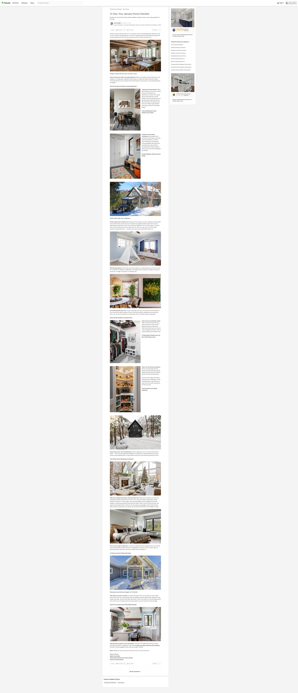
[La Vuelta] (135, 624)
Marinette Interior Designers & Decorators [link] (181, 67)
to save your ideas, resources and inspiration (147, 645)
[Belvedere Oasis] (135, 291)
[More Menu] (159, 30)
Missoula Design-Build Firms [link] (178, 58)
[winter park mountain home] (125, 156)
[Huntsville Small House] (135, 432)
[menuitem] (15, 3)
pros (122, 647)
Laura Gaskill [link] (117, 23)
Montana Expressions (155, 510)
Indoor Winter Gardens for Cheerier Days (121, 317)
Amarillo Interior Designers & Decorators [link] (181, 70)
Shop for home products (116, 659)
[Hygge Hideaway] (135, 526)
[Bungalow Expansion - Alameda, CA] (135, 248)
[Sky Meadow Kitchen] (125, 389)
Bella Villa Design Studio (134, 321)
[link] (184, 30)
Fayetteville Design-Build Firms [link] (178, 56)
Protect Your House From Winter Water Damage (123, 604)
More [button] (159, 25)
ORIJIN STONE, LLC (156, 41)
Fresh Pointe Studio (156, 275)
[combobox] (60, 3)
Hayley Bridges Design (155, 608)
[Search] (38, 3)
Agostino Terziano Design (154, 416)
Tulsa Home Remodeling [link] (177, 44)
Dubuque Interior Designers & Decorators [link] (181, 64)
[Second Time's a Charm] (135, 199)
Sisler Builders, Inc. (156, 183)
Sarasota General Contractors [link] (178, 47)
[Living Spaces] (135, 478)
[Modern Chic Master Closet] (125, 341)
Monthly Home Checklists (110, 682)
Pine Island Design (156, 463)
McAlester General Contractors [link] (178, 50)
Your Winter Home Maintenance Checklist (121, 459)
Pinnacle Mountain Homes (134, 90)
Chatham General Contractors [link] (178, 53)
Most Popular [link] (126, 9)
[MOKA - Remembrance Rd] (135, 573)
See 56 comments (134, 671)
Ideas (32, 3)
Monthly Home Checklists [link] (116, 9)
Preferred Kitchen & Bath (134, 367)
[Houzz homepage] (6, 2)
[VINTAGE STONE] (135, 55)
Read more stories (115, 656)
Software (24, 3)
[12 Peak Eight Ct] (125, 109)
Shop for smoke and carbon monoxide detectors (123, 86)
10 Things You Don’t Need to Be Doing (120, 553)
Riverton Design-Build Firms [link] (178, 61)
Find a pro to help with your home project (121, 657)
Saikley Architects (156, 233)
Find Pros (15, 3)
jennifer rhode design (135, 135)
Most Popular (121, 682)
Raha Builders (157, 557)
